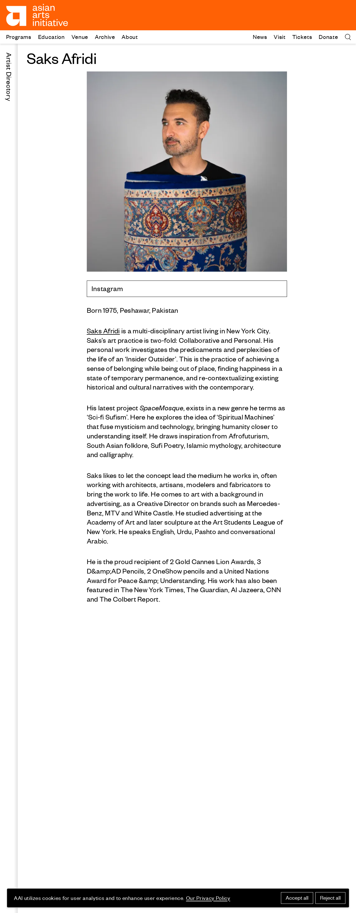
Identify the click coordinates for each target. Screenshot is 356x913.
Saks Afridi (103, 330)
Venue (79, 36)
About (130, 36)
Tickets (302, 36)
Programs (18, 36)
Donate (328, 36)
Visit (279, 36)
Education (51, 36)
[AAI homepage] (37, 15)
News (260, 36)
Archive (105, 36)
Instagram (107, 288)
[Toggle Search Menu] (348, 37)
